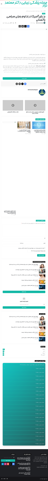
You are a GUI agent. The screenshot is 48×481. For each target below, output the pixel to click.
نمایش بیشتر (24, 78)
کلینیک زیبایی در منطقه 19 (39, 432)
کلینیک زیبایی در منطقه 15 (39, 417)
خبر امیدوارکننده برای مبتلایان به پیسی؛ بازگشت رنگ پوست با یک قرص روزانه (24, 275)
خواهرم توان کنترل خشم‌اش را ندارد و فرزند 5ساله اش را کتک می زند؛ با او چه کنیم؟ (23, 264)
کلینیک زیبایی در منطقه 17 (39, 425)
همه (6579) (24, 291)
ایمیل (44, 243)
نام (44, 238)
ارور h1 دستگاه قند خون (43, 457)
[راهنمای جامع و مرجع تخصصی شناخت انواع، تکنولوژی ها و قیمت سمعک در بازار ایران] (38, 125)
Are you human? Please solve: (39, 251)
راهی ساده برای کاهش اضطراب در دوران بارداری (29, 285)
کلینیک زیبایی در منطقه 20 (39, 436)
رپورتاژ (44, 353)
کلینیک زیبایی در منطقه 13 (39, 410)
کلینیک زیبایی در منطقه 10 (40, 398)
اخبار (44, 351)
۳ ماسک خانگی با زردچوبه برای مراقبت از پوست (29, 280)
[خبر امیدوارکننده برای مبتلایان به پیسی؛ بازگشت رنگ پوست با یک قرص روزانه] (42, 276)
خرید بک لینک (37, 457)
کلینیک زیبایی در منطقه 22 (39, 443)
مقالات (41, 11)
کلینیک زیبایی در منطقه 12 (39, 406)
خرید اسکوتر (42, 458)
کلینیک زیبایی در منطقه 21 (39, 440)
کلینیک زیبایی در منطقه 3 (40, 372)
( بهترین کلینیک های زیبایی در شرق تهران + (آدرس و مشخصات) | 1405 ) (24, 131)
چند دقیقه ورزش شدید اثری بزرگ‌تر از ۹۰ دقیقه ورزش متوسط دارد (27, 269)
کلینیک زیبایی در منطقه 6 (40, 383)
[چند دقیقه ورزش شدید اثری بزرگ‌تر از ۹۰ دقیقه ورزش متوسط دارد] (42, 271)
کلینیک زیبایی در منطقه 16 (39, 421)
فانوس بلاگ (43, 355)
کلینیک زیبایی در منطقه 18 (39, 428)
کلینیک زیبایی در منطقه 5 (40, 379)
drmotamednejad (40, 23)
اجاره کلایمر (41, 461)
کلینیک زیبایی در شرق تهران (42, 459)
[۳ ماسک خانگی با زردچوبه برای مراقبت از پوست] (42, 282)
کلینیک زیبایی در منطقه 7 (40, 387)
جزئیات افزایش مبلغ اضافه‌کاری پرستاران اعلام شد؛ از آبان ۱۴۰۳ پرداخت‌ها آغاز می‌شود (10, 212)
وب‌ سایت (21, 243)
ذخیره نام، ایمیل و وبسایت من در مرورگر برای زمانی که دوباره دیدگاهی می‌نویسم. (31, 248)
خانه (44, 11)
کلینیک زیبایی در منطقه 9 (40, 394)
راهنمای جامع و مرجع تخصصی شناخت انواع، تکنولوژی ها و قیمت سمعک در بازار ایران (39, 131)
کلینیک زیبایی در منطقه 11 (40, 402)
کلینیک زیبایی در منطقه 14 (39, 413)
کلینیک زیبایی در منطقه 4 (40, 376)
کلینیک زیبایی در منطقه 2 (40, 368)
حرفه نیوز (45, 458)
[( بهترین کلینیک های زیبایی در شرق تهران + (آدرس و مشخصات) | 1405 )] (24, 125)
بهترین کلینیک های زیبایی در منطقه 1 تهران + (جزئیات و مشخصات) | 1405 (32, 364)
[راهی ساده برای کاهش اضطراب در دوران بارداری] (42, 287)
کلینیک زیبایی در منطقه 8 (40, 391)
